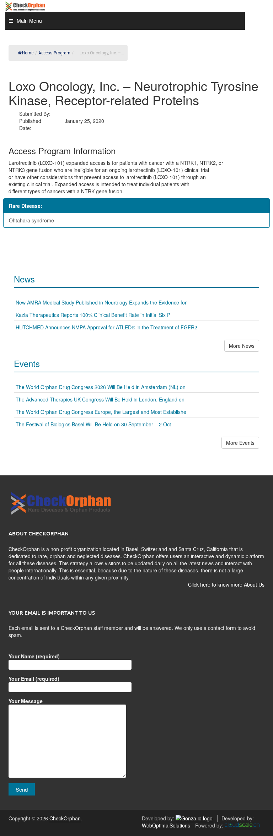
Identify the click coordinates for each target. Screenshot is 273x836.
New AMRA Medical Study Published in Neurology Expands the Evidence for (101, 302)
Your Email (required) (34, 678)
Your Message (26, 701)
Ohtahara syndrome (31, 220)
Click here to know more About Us (226, 584)
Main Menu (29, 20)
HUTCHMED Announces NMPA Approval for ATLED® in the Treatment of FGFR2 (106, 327)
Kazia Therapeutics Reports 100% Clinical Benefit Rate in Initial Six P (93, 314)
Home (27, 52)
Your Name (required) (34, 656)
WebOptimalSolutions (166, 825)
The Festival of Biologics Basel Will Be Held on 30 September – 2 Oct (93, 424)
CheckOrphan (65, 818)
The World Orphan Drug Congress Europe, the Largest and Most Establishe (101, 411)
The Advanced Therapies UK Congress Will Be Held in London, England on (100, 399)
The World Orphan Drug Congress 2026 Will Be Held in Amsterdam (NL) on (101, 386)
